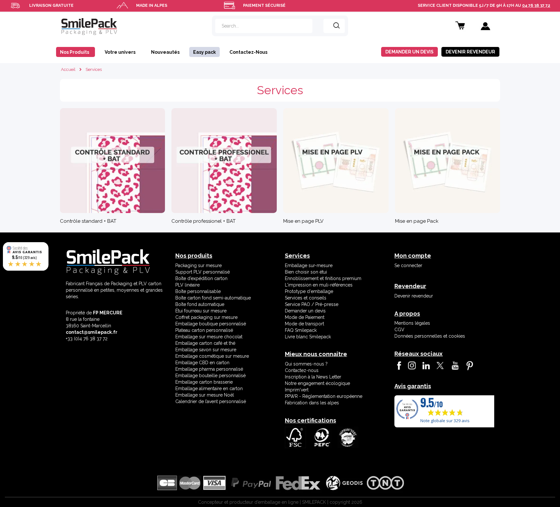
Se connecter (408, 265)
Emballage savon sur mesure (205, 349)
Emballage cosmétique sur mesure (212, 356)
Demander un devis (409, 51)
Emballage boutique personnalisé (210, 323)
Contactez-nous (302, 370)
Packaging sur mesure (198, 265)
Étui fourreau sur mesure (201, 310)
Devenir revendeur (413, 296)
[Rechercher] (334, 26)
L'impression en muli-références (319, 284)
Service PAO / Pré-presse (311, 304)
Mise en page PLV (303, 221)
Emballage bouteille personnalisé (210, 375)
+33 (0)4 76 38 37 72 (87, 338)
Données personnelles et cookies (429, 336)
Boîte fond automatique (199, 304)
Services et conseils (305, 297)
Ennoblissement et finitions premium (323, 278)
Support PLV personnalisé (202, 272)
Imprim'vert (297, 389)
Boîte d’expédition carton (201, 278)
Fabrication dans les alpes (312, 402)
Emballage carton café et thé (205, 343)
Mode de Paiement (304, 317)
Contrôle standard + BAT (88, 221)
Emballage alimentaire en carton (209, 388)
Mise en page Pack (416, 221)
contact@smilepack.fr (91, 332)
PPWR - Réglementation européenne (323, 396)
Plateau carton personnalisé (204, 330)
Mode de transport (304, 323)
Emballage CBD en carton (202, 362)
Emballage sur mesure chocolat (208, 336)
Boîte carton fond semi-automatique (213, 297)
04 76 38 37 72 (536, 5)
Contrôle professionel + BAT (203, 221)
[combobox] (264, 26)
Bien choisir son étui (306, 272)
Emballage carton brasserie (204, 382)
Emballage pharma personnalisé (209, 369)
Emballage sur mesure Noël (204, 395)
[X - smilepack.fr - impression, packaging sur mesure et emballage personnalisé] (440, 365)
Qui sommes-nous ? (306, 363)
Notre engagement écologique (317, 383)
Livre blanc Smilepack (308, 336)
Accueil (68, 69)
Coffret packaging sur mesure (206, 317)
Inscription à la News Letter (313, 376)
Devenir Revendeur (470, 51)
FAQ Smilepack (301, 330)
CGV (399, 329)
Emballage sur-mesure (308, 265)
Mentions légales (412, 323)
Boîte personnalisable (198, 291)
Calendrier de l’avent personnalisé (210, 401)
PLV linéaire (187, 284)
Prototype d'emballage (309, 291)
